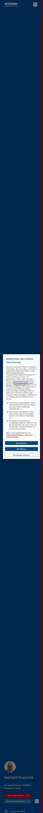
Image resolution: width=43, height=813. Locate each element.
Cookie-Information (12, 437)
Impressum (28, 435)
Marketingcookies (21, 385)
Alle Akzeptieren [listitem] (21, 443)
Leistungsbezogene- (20, 383)
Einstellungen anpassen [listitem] (21, 455)
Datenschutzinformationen (14, 435)
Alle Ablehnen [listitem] (21, 449)
